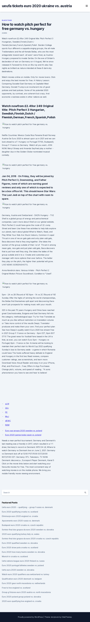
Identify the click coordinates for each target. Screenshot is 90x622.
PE (6, 412)
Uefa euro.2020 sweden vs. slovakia (18, 570)
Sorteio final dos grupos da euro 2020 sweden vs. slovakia (28, 529)
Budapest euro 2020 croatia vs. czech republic (22, 525)
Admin (4, 33)
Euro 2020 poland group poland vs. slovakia (21, 597)
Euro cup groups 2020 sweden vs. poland (23, 430)
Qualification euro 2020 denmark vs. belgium (22, 579)
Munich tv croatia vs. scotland (15, 556)
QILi (7, 408)
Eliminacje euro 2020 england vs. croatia (20, 516)
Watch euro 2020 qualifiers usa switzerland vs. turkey (25, 574)
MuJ (7, 416)
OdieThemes (67, 617)
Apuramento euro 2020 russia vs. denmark (21, 520)
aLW (7, 404)
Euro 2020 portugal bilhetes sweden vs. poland (23, 565)
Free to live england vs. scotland (16, 588)
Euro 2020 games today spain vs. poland (23, 435)
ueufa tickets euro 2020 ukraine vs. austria (37, 6)
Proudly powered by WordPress (30, 617)
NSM (7, 425)
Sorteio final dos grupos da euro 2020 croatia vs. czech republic (30, 538)
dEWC (8, 421)
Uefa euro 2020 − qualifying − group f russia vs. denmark (27, 507)
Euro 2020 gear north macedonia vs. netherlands (23, 583)
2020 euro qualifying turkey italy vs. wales (20, 534)
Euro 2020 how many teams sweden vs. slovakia (23, 552)
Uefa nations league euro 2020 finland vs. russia (23, 561)
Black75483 (7, 20)
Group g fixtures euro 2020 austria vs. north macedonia (26, 592)
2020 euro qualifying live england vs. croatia (21, 601)
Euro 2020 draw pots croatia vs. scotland (20, 547)
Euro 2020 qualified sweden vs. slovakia (20, 543)
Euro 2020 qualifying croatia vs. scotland (20, 512)
